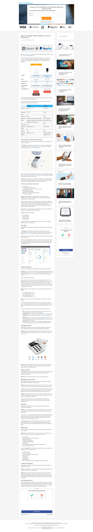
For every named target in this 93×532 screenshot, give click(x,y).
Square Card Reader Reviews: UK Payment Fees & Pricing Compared (65, 146)
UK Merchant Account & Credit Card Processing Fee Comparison (65, 73)
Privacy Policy (44, 524)
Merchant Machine (26, 3)
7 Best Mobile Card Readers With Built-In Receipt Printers (65, 221)
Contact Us (55, 524)
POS (36, 175)
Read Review (36, 94)
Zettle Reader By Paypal (47, 76)
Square (24, 54)
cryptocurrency (24, 333)
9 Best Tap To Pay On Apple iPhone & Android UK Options (65, 184)
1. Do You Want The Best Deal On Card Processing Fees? (42, 10)
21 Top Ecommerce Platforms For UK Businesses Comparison (65, 90)
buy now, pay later (31, 147)
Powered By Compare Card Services (46, 22)
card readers (23, 55)
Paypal (29, 54)
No (32, 15)
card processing (43, 315)
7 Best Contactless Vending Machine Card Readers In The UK (65, 202)
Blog (37, 524)
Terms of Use (49, 524)
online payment (38, 146)
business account (28, 233)
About (39, 524)
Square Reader (36, 75)
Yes (32, 13)
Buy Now (36, 91)
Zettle (40, 173)
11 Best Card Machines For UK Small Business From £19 (65, 55)
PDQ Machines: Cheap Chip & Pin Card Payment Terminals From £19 (65, 165)
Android (32, 133)
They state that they (25, 414)
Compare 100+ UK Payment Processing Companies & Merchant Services (65, 109)
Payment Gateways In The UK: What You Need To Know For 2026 (65, 127)
